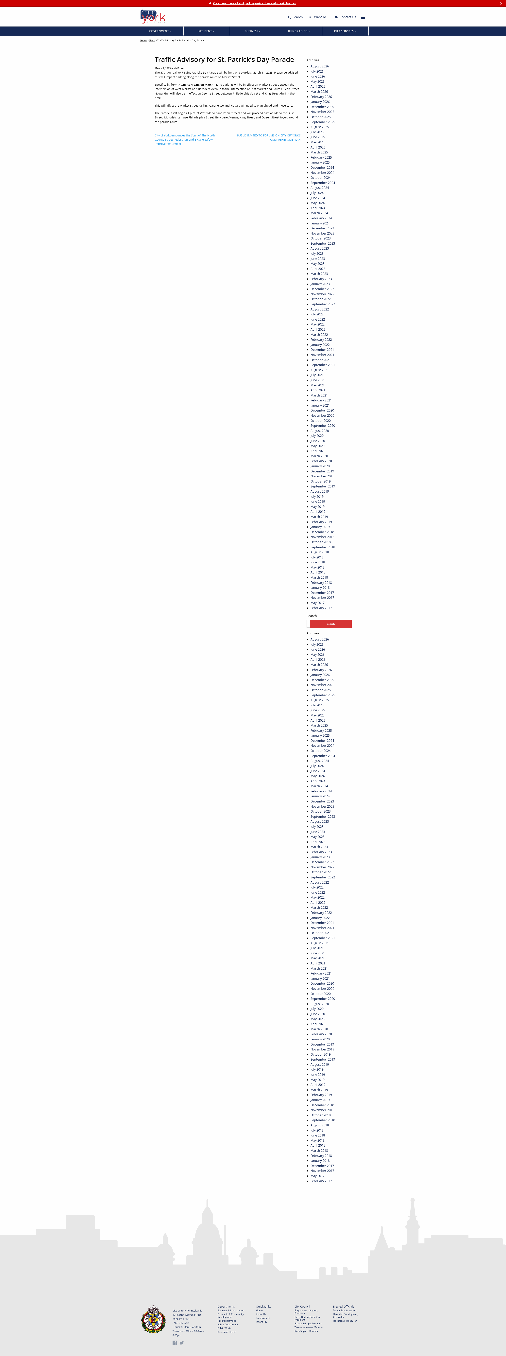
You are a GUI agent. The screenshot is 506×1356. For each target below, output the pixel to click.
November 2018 (322, 537)
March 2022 (319, 334)
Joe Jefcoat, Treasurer (345, 1320)
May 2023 (318, 263)
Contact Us (347, 17)
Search (297, 17)
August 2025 (320, 127)
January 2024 (320, 223)
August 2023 (320, 248)
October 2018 (321, 542)
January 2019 (320, 527)
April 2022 (318, 329)
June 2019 (318, 501)
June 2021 (318, 380)
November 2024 (322, 172)
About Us (261, 1314)
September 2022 (323, 304)
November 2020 (322, 415)
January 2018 (320, 587)
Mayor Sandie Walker (345, 1310)
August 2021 (320, 370)
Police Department (227, 1324)
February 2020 (321, 461)
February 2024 (321, 218)
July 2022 (317, 314)
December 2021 (322, 349)
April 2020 (318, 451)
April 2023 (318, 269)
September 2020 (323, 425)
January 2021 (320, 405)
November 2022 (322, 294)
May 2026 (318, 81)
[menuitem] (160, 31)
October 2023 (321, 238)
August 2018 (320, 552)
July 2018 (317, 557)
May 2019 (318, 506)
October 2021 (321, 360)
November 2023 (322, 233)
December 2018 (322, 532)
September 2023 (323, 243)
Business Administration (230, 1310)
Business (252, 31)
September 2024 (323, 183)
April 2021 (318, 390)
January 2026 (320, 101)
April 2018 (318, 572)
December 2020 (322, 410)
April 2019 (318, 511)
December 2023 (322, 228)
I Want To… (320, 17)
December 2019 (322, 471)
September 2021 (323, 365)
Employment (263, 1318)
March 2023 (319, 274)
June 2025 (318, 137)
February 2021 (321, 400)
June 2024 (318, 198)
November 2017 (322, 597)
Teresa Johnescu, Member (309, 1327)
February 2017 (321, 608)
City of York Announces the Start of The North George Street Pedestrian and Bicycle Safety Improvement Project (185, 139)
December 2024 (322, 167)
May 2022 (318, 324)
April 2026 (318, 86)
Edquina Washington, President (306, 1312)
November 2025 (322, 112)
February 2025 (321, 157)
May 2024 (318, 203)
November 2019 (322, 476)
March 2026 (319, 91)
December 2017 (322, 592)
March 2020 (319, 456)
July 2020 (317, 435)
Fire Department (226, 1320)
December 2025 (322, 107)
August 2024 (320, 187)
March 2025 (319, 152)
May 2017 (318, 603)
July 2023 (317, 253)
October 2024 (321, 177)
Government (159, 31)
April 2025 (318, 147)
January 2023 (320, 284)
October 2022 (321, 299)
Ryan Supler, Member (306, 1331)
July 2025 (317, 132)
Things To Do (298, 31)
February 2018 (321, 582)
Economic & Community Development (230, 1315)
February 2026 (321, 97)
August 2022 (320, 309)
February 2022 (321, 339)
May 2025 (318, 142)
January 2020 (320, 466)
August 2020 (320, 431)
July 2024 (317, 193)
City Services (344, 31)
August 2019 (320, 491)
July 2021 (317, 375)
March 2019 (319, 517)
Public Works (224, 1328)
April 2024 (318, 208)
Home (143, 40)
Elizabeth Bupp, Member (308, 1323)
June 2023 (318, 258)
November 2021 (322, 355)
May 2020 (318, 446)
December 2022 (322, 289)
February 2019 (321, 522)
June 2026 (318, 76)
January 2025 (320, 162)
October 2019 (321, 481)
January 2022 (320, 345)
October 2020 (321, 420)
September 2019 (323, 486)
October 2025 (321, 117)
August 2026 (320, 66)
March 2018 (319, 577)
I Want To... (262, 1321)
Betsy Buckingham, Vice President (308, 1318)
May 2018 (318, 567)
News (152, 40)
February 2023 (321, 279)
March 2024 (319, 213)
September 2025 (323, 122)
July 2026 (317, 71)
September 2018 (323, 547)
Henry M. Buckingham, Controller (345, 1315)
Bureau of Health (226, 1332)
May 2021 (318, 385)
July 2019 (317, 496)
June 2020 (318, 441)
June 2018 (318, 562)
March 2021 (319, 395)
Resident (205, 31)
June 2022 (318, 319)
